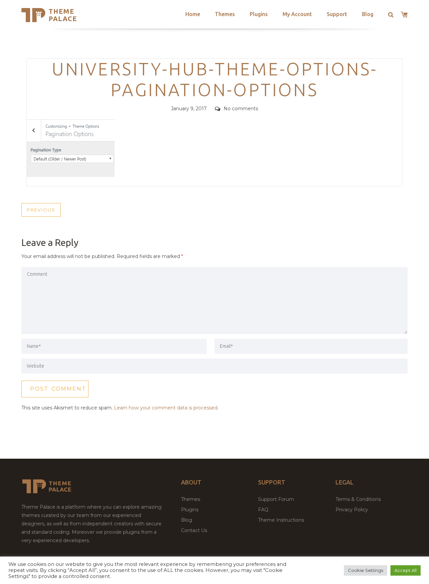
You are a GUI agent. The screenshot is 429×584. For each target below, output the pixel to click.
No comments (241, 109)
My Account (297, 14)
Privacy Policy (351, 510)
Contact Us (194, 530)
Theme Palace (63, 14)
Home (192, 14)
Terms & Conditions (358, 499)
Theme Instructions (281, 520)
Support (337, 14)
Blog (367, 14)
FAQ (263, 510)
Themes (225, 14)
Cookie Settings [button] (365, 570)
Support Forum (276, 499)
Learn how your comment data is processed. (166, 408)
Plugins (259, 14)
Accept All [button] (405, 570)
